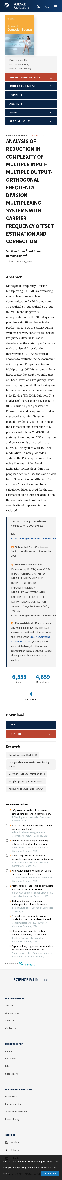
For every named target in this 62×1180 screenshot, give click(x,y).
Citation (16, 733)
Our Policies (11, 1096)
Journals (9, 1005)
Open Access (12, 1013)
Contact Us (10, 1028)
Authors (9, 1051)
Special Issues (20, 121)
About (14, 112)
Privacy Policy (12, 1119)
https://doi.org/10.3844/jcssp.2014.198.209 (33, 538)
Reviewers (10, 1058)
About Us (9, 1020)
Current (16, 95)
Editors (9, 1066)
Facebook (15, 1142)
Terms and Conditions (16, 1111)
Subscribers (11, 1073)
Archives (16, 103)
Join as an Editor (22, 86)
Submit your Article (24, 77)
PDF (13, 725)
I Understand (50, 1173)
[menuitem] (39, 6)
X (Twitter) (15, 1149)
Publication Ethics (14, 1104)
